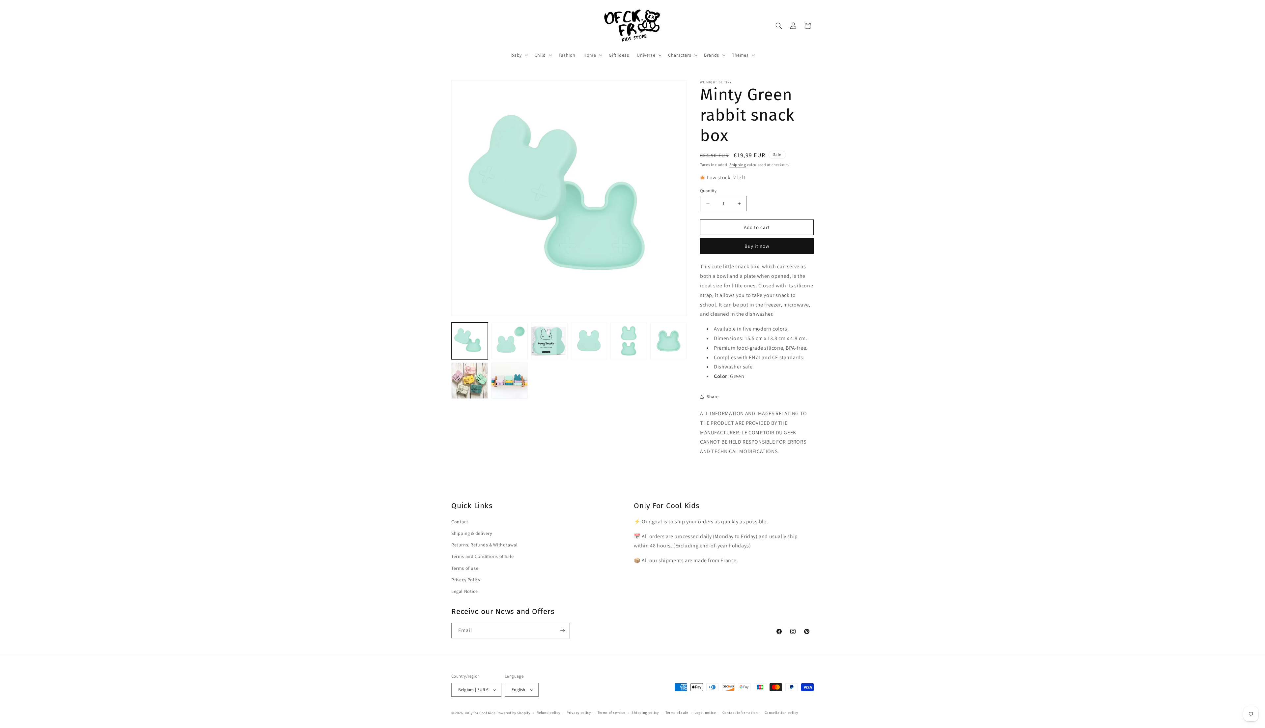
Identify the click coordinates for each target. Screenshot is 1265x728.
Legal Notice (464, 591)
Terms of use (464, 568)
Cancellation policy (781, 712)
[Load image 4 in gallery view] (589, 341)
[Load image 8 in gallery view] (509, 381)
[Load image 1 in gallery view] (469, 341)
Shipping (737, 164)
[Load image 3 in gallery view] (549, 341)
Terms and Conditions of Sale (482, 556)
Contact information (740, 712)
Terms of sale (676, 712)
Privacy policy (579, 712)
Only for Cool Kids (480, 713)
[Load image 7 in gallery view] (469, 381)
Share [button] (713, 396)
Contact (459, 522)
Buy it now (757, 246)
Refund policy (548, 712)
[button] (518, 55)
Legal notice (705, 712)
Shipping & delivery (471, 533)
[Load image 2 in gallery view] (509, 341)
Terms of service (611, 712)
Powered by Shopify (513, 713)
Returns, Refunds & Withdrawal (484, 545)
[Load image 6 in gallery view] (668, 341)
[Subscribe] (562, 630)
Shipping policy (645, 712)
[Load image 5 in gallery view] (628, 341)
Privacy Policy (465, 580)
